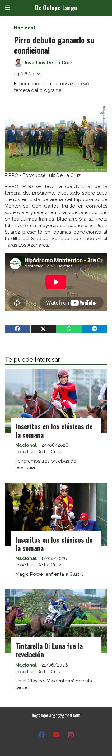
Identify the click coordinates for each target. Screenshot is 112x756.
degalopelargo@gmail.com (56, 715)
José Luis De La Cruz (48, 62)
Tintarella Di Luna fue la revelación (49, 650)
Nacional (24, 28)
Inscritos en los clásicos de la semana (54, 430)
